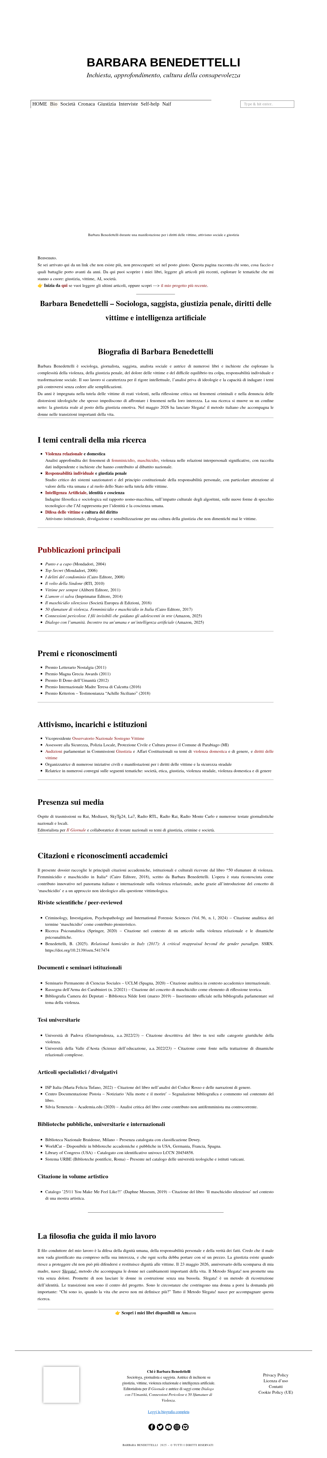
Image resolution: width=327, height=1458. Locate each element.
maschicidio (147, 460)
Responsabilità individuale (69, 473)
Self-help (150, 104)
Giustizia (107, 104)
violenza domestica (210, 751)
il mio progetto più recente (184, 285)
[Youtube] (168, 1427)
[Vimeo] (185, 1427)
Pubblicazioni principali (79, 550)
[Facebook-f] (151, 1427)
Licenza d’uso (276, 1380)
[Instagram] (177, 1427)
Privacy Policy (275, 1375)
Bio (53, 104)
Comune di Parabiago (201, 744)
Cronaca (86, 104)
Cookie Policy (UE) (276, 1392)
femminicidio (123, 460)
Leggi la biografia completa (168, 1411)
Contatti (276, 1386)
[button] (292, 104)
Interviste (128, 104)
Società (67, 104)
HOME (39, 104)
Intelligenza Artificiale (65, 492)
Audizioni (53, 751)
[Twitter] (160, 1427)
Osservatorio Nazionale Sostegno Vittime (108, 738)
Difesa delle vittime (62, 512)
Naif (166, 104)
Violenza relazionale (64, 453)
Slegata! (69, 1271)
